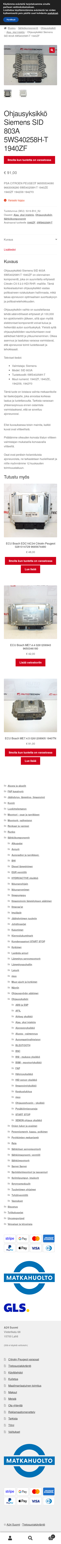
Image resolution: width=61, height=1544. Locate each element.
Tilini (11, 1425)
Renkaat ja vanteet (18, 826)
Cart (47, 1535)
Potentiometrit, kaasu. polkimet (30, 1131)
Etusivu (12, 28)
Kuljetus (13, 1379)
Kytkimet (17, 947)
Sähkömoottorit (20, 1160)
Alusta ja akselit (17, 785)
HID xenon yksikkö (26, 1079)
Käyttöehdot (15, 1372)
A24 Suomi (13, 1524)
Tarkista (13, 1418)
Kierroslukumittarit (22, 935)
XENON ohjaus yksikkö (28, 1120)
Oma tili (10, 1538)
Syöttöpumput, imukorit (25, 1178)
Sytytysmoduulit (21, 1183)
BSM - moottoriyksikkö (28, 1062)
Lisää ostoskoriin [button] (30, 662)
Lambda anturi (20, 953)
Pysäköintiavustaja (26, 1108)
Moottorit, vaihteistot (20, 820)
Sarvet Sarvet (19, 1166)
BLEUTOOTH (22, 1045)
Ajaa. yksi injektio (15, 32)
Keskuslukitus (23, 1091)
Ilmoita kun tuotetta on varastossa (29, 160)
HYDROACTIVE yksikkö (25, 878)
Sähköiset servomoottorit (26, 1149)
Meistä (12, 1399)
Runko (11, 831)
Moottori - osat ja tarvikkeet (23, 814)
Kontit (11, 803)
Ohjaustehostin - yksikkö (30, 1103)
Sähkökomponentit (28, 28)
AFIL (18, 1010)
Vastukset (17, 1201)
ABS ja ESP (21, 1004)
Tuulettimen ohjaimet (24, 1189)
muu (14, 976)
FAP (17, 1068)
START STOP (22, 1114)
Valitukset (14, 1432)
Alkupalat (17, 843)
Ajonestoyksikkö (25, 1028)
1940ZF (31, 222)
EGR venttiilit (19, 872)
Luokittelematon (17, 808)
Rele (14, 1143)
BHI (14, 860)
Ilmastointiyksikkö (26, 1085)
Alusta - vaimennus (26, 1033)
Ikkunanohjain (20, 883)
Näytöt (15, 987)
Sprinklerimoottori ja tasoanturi (30, 1172)
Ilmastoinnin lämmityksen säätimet (32, 901)
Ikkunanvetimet (20, 889)
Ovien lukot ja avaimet (24, 1126)
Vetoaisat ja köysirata (20, 1224)
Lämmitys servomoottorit (26, 958)
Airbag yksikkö (24, 1016)
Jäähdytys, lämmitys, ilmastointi (26, 797)
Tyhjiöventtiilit (20, 1195)
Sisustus (13, 1206)
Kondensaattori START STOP (28, 941)
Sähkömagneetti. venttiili (26, 1155)
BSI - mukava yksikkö (27, 1056)
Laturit (15, 970)
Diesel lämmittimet (22, 866)
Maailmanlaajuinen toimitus (24, 1386)
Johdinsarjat (19, 924)
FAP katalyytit (16, 791)
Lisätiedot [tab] (10, 249)
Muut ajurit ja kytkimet (24, 981)
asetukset (52, 13)
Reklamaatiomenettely (21, 1412)
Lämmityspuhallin (22, 964)
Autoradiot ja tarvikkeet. (25, 855)
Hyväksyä (11, 19)
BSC (17, 1051)
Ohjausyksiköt (48, 28)
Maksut (12, 1392)
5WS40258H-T (45, 222)
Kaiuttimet (17, 929)
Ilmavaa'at (17, 906)
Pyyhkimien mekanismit (25, 1137)
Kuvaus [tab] (8, 239)
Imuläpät (17, 912)
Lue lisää (30, 569)
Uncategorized (16, 1218)
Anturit (15, 849)
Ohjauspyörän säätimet (25, 993)
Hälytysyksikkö (24, 1074)
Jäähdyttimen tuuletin (24, 918)
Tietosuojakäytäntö (19, 1366)
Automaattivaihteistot (27, 1039)
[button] (52, 50)
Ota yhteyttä (15, 1405)
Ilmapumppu (19, 895)
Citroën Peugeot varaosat (23, 1359)
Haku (30, 1538)
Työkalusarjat (15, 1212)
